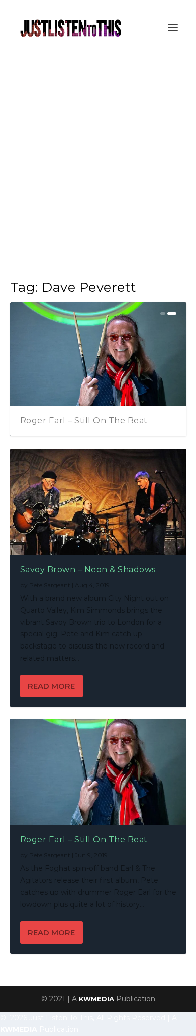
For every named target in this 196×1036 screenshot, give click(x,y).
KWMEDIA (96, 999)
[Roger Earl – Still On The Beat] (98, 772)
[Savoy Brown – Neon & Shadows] (98, 501)
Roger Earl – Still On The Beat (84, 420)
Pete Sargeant (49, 585)
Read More (51, 686)
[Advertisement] (98, 158)
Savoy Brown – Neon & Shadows (88, 569)
